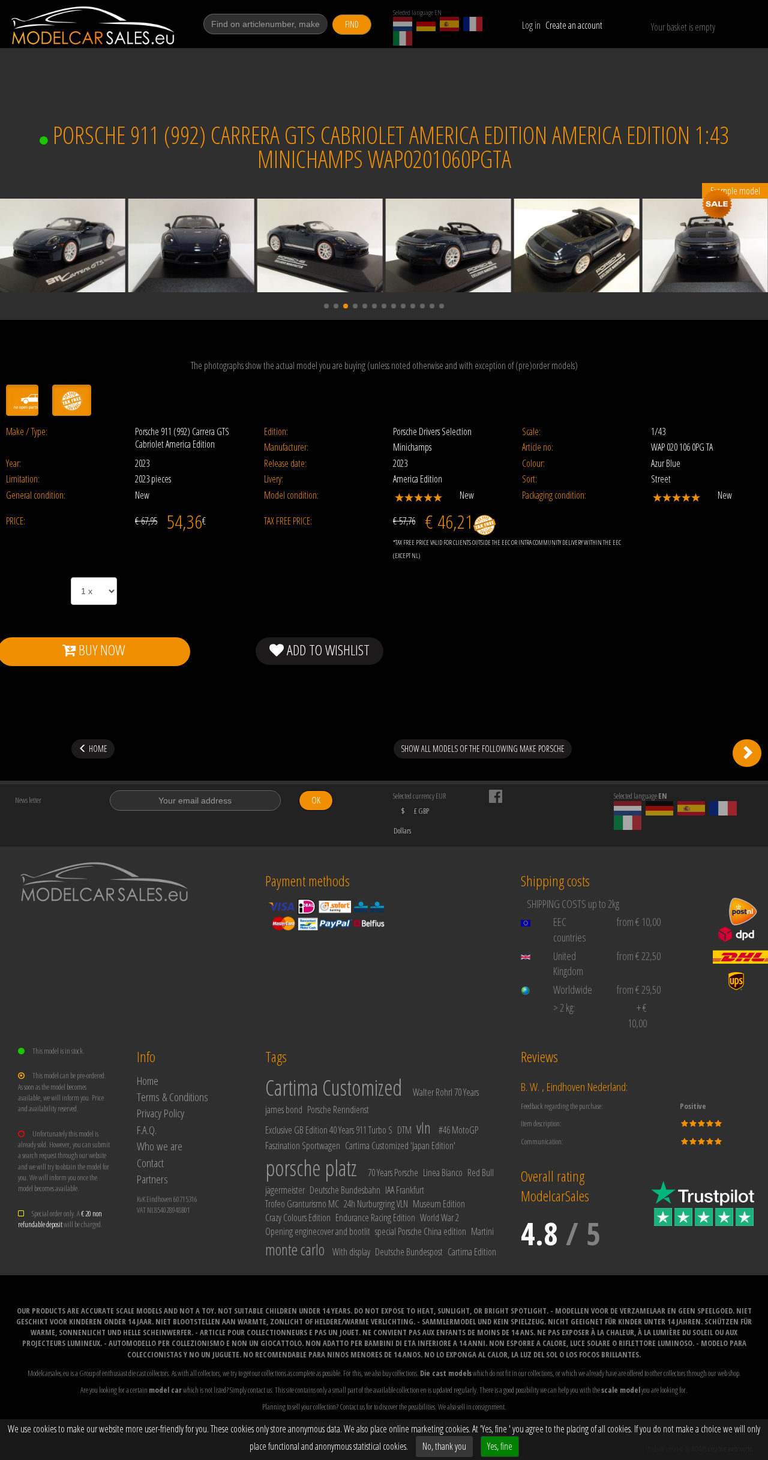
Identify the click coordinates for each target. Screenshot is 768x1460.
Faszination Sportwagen (302, 1145)
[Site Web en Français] (472, 24)
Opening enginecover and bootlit (317, 1231)
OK (315, 800)
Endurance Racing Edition (375, 1217)
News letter (28, 800)
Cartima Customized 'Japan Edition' (400, 1145)
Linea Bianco (443, 1172)
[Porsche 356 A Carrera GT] (747, 753)
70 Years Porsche (393, 1172)
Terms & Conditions (172, 1097)
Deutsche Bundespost (409, 1251)
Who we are (159, 1146)
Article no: (537, 447)
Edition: (276, 431)
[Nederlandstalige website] (402, 24)
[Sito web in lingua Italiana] (402, 38)
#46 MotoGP (458, 1130)
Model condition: (291, 495)
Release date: (285, 463)
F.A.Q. (147, 1130)
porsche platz (311, 1168)
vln (423, 1127)
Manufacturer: (286, 447)
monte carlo (295, 1249)
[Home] (94, 25)
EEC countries (569, 930)
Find (352, 24)
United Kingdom (568, 964)
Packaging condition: (554, 495)
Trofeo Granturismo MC (302, 1203)
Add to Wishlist (327, 649)
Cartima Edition (472, 1251)
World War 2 (439, 1217)
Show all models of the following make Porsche (483, 748)
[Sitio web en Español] (449, 24)
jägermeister (285, 1190)
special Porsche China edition (420, 1231)
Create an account (573, 25)
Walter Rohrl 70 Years (446, 1092)
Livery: (273, 479)
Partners (152, 1179)
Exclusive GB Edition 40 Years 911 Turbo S (328, 1130)
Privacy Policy (160, 1113)
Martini (482, 1231)
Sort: (529, 479)
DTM (404, 1130)
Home (147, 1080)
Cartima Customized (333, 1087)
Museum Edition (439, 1203)
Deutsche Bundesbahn (345, 1190)
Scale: (531, 431)
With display (351, 1251)
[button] (326, 306)
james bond (283, 1109)
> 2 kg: (564, 1007)
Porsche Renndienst (338, 1109)
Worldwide (572, 989)
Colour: (533, 463)
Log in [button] (531, 25)
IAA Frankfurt (404, 1190)
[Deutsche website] (426, 24)
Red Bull (480, 1172)
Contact (150, 1163)
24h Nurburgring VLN (376, 1203)
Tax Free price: (288, 521)
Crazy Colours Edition (298, 1217)
